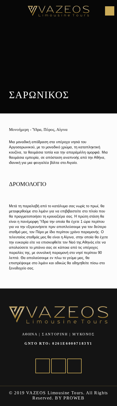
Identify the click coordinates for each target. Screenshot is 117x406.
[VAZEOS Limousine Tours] (58, 11)
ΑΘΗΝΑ (29, 334)
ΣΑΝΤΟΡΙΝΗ (55, 334)
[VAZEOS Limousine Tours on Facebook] (42, 366)
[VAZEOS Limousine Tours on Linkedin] (58, 366)
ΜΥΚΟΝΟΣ (83, 334)
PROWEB (74, 398)
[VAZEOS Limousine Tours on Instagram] (74, 366)
